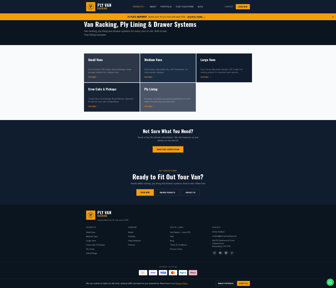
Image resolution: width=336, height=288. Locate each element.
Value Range (91, 253)
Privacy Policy (176, 249)
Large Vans (91, 241)
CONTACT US (190, 192)
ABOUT (153, 7)
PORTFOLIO (166, 7)
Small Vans (90, 232)
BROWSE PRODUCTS (167, 192)
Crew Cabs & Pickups (95, 245)
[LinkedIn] (226, 253)
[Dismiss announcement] (333, 16)
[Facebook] (220, 253)
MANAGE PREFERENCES (226, 283)
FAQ (172, 236)
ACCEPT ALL (243, 283)
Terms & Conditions (178, 245)
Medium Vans (92, 236)
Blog (172, 241)
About (130, 232)
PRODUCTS (138, 7)
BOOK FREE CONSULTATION (168, 149)
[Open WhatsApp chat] (330, 282)
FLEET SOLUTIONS (184, 7)
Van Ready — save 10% (180, 232)
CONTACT (229, 7)
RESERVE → (197, 16)
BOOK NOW (242, 6)
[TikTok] (231, 253)
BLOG (200, 7)
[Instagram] (214, 253)
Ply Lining (90, 249)
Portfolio (131, 236)
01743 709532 (218, 232)
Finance (131, 245)
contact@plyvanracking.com (224, 236)
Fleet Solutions (134, 241)
